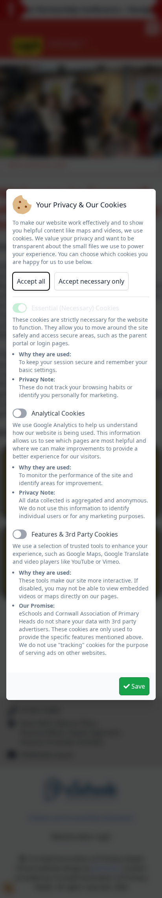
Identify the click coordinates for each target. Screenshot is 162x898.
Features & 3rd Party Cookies (74, 534)
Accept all (31, 281)
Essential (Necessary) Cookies (75, 308)
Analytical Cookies (58, 413)
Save (137, 686)
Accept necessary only (91, 281)
